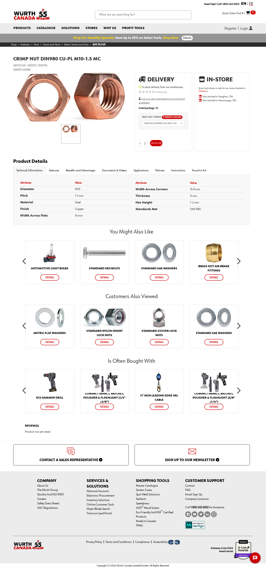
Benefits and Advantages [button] (80, 170)
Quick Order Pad (231, 13)
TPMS (139, 525)
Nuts (36, 44)
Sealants (141, 499)
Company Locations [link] (197, 499)
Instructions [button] (178, 170)
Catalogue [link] (46, 28)
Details (187, 38)
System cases (144, 490)
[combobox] (143, 15)
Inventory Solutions (98, 500)
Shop (14, 44)
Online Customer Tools (100, 504)
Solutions (70, 28)
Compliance (142, 542)
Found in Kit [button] (199, 170)
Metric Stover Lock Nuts (76, 44)
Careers (41, 499)
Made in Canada (146, 521)
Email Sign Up (193, 494)
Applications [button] (141, 170)
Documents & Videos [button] (114, 170)
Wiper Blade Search (98, 509)
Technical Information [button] (29, 170)
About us (42, 485)
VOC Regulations (47, 508)
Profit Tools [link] (133, 28)
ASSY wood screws (147, 508)
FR (251, 4)
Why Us (109, 28)
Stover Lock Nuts (51, 44)
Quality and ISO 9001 (50, 494)
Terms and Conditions (119, 542)
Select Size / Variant (161, 117)
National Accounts (98, 491)
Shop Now (170, 38)
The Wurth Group (47, 490)
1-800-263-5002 (200, 507)
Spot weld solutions (148, 494)
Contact (190, 485)
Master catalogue (147, 485)
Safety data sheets (48, 503)
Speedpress (142, 503)
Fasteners (25, 44)
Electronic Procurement (101, 495)
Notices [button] (160, 170)
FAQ (187, 490)
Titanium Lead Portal (99, 513)
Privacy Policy (94, 542)
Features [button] (54, 170)
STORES (91, 28)
